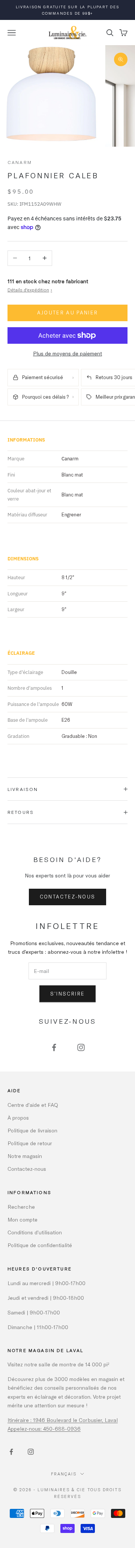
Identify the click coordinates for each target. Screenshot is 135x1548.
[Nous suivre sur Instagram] (81, 1047)
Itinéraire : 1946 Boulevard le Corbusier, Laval (63, 1420)
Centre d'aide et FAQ (33, 1105)
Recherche (21, 1206)
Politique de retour (30, 1143)
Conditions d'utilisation (35, 1232)
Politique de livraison (32, 1130)
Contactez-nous (68, 897)
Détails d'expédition (30, 289)
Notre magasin (25, 1156)
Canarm (20, 162)
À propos (18, 1117)
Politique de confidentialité (40, 1245)
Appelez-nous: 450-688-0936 (44, 1428)
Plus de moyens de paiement (67, 353)
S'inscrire (67, 994)
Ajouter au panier (67, 313)
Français (63, 1473)
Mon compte (23, 1219)
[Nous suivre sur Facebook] (54, 1047)
